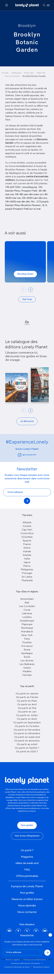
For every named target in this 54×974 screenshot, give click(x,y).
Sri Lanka (27, 577)
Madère (27, 671)
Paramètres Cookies (41, 967)
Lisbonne (27, 613)
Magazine (27, 857)
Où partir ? (27, 850)
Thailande (27, 580)
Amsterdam (27, 599)
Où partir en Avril (27, 704)
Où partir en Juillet (27, 715)
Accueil (5, 73)
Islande (27, 555)
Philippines (27, 569)
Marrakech (27, 632)
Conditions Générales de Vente (17, 967)
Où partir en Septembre (27, 723)
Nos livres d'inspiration (27, 836)
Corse (27, 610)
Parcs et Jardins (12, 76)
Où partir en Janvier (27, 694)
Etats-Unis (29, 73)
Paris (27, 639)
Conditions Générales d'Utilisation (25, 963)
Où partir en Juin (27, 712)
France (27, 544)
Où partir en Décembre (27, 733)
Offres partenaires (27, 876)
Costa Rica (27, 533)
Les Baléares (27, 664)
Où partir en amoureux (27, 741)
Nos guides (27, 825)
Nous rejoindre (27, 905)
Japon (27, 562)
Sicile (27, 657)
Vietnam (27, 675)
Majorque (27, 624)
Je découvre (27, 421)
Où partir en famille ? (27, 748)
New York (41, 73)
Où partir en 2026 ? (27, 751)
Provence (27, 646)
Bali (27, 603)
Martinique (27, 628)
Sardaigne (27, 653)
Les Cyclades (27, 606)
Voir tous (27, 299)
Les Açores (27, 660)
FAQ (27, 869)
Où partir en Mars (27, 701)
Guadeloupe (27, 621)
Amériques (16, 73)
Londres (27, 617)
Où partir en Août (27, 719)
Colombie (27, 537)
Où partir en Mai (27, 708)
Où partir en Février (27, 697)
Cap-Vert (27, 530)
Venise (27, 668)
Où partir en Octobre (27, 726)
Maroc (27, 566)
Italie (27, 559)
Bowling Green (25, 274)
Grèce (27, 548)
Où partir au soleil (27, 744)
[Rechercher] (44, 5)
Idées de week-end (27, 863)
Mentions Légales (12, 959)
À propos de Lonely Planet (27, 886)
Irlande (27, 551)
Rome (27, 650)
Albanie (27, 522)
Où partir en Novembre (27, 730)
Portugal (27, 573)
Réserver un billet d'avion (27, 899)
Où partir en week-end (27, 737)
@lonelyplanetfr (29, 455)
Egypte (27, 541)
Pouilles (27, 642)
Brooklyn (27, 26)
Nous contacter (27, 912)
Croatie (27, 526)
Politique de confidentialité (35, 959)
